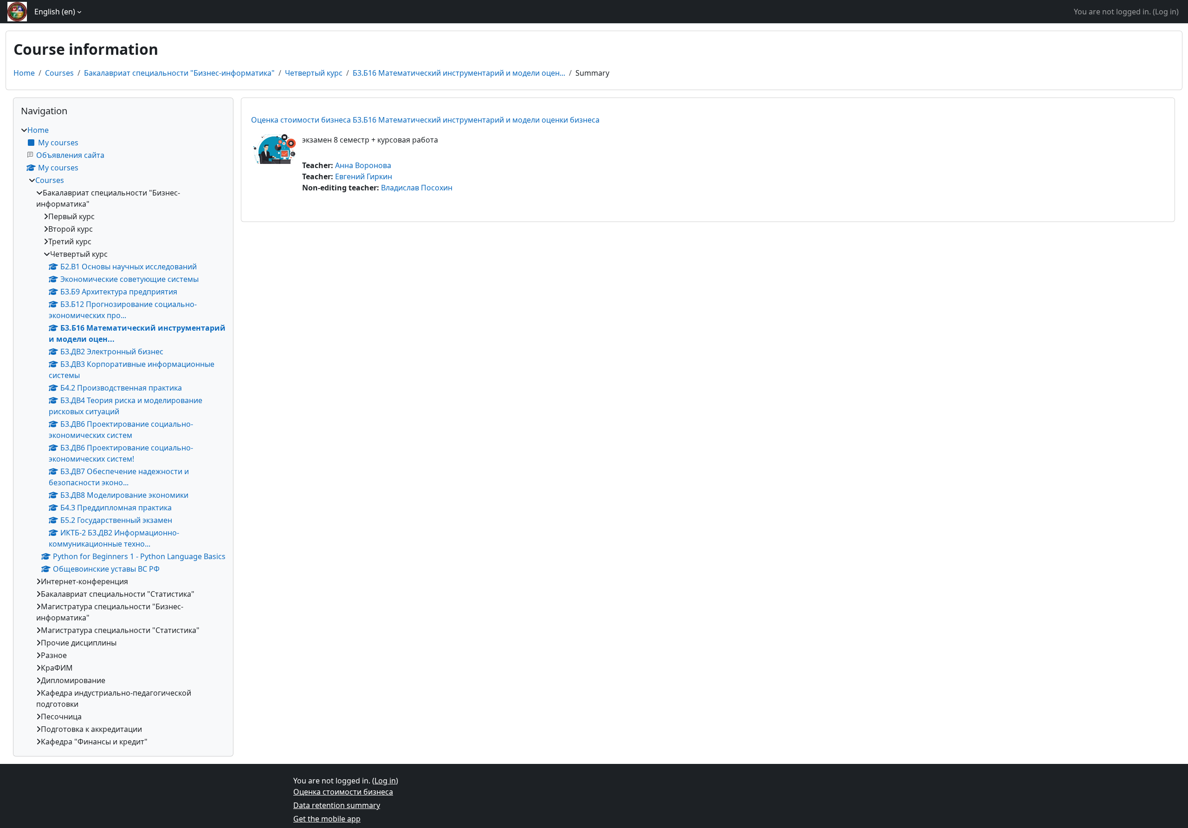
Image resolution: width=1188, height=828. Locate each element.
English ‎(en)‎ (54, 12)
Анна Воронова (363, 165)
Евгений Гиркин (363, 176)
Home (24, 73)
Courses (59, 73)
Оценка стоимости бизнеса (343, 792)
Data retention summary (336, 805)
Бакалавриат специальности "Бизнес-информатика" (179, 73)
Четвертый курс (313, 73)
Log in (1165, 12)
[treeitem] (123, 435)
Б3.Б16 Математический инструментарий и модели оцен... (459, 73)
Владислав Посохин (416, 188)
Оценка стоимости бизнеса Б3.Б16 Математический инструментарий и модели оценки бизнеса (425, 120)
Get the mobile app (327, 819)
